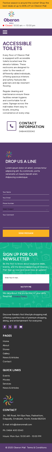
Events (6, 375)
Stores (6, 349)
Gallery (6, 353)
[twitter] (10, 327)
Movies (6, 379)
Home (6, 341)
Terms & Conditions (37, 447)
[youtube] (21, 327)
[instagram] (15, 327)
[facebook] (5, 327)
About (6, 345)
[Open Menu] (5, 32)
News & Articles (11, 357)
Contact (7, 361)
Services (7, 383)
